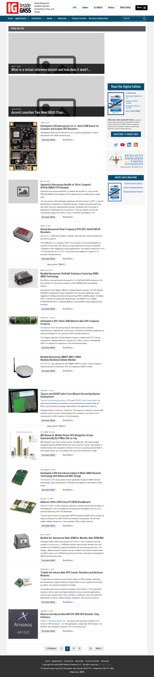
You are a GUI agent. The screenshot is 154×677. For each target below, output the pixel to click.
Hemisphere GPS (47, 328)
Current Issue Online (133, 183)
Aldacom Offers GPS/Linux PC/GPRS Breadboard (65, 502)
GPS (75, 8)
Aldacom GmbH (47, 506)
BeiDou (111, 8)
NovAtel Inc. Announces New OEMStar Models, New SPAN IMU (71, 538)
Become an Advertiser (98, 19)
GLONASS (98, 8)
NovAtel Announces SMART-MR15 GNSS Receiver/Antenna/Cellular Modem (60, 358)
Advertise (105, 661)
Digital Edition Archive (133, 192)
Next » (99, 649)
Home (10, 19)
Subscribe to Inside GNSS (125, 134)
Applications (20, 19)
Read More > (68, 140)
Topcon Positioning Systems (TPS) (55, 401)
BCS (82, 672)
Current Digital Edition (133, 188)
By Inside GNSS (48, 140)
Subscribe (62, 19)
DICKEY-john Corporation (86, 401)
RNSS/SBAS (125, 8)
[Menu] (145, 7)
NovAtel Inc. (45, 364)
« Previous (51, 649)
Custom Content (79, 19)
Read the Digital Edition (126, 87)
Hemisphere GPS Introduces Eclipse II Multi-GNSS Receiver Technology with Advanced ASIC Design (70, 475)
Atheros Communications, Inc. (53, 621)
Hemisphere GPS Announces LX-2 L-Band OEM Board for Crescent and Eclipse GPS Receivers (69, 127)
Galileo (85, 8)
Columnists (36, 19)
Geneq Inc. (45, 236)
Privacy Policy (105, 665)
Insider (49, 19)
